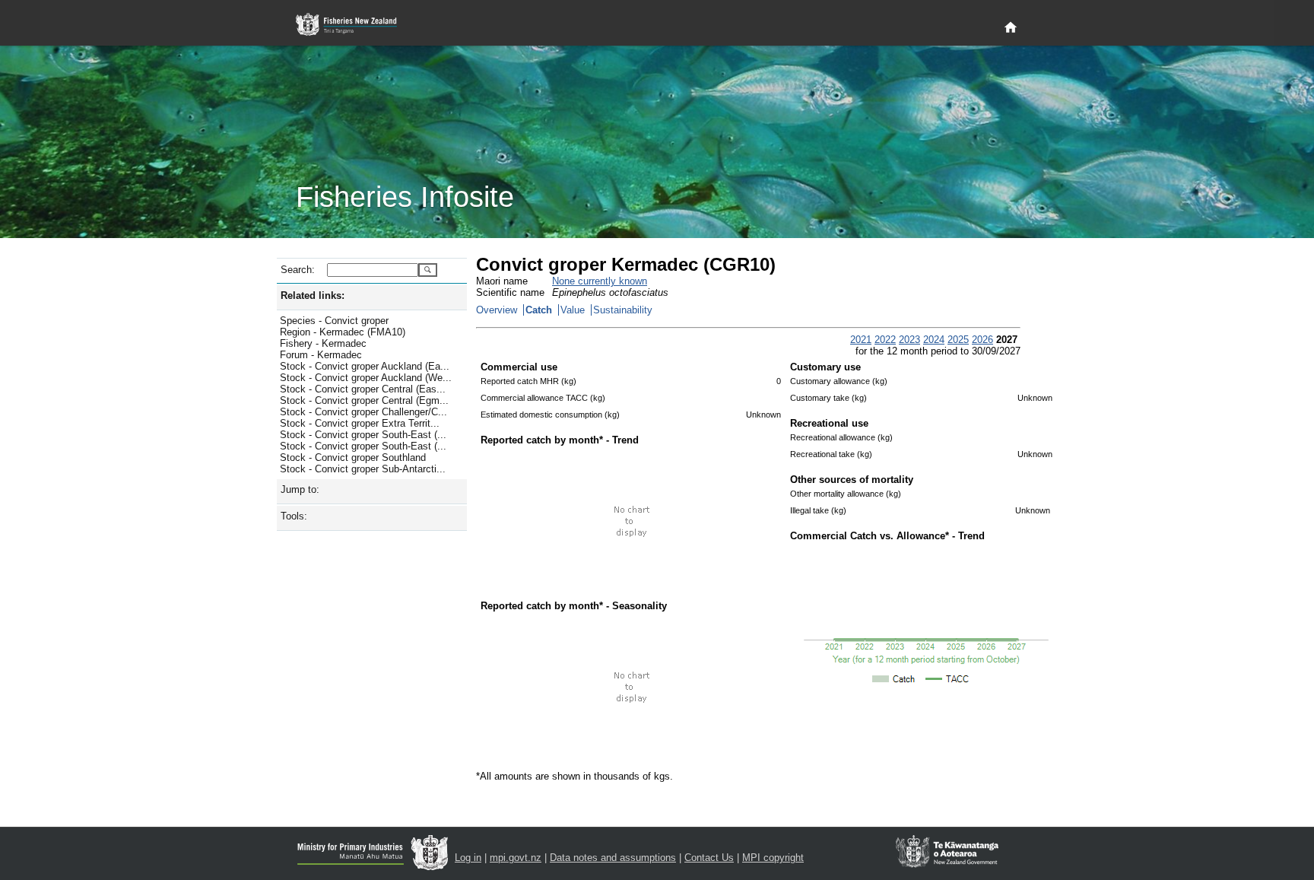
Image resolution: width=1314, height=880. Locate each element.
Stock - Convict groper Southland (353, 457)
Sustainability (622, 310)
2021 (860, 339)
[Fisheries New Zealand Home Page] (355, 24)
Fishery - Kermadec (323, 343)
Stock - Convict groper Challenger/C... (363, 412)
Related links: (312, 295)
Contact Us (709, 857)
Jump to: (300, 489)
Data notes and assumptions (613, 857)
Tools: (294, 516)
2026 (982, 339)
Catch (538, 310)
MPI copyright (773, 857)
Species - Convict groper (334, 320)
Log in (468, 857)
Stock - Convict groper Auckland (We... (366, 377)
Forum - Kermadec (321, 355)
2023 (909, 339)
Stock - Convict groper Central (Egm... (364, 400)
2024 (933, 339)
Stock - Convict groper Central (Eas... (363, 389)
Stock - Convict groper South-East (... (363, 434)
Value (572, 310)
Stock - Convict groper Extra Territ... (360, 423)
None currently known (599, 281)
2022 (885, 339)
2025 (958, 339)
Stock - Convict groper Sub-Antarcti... (363, 469)
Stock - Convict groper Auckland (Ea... (364, 366)
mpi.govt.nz (515, 857)
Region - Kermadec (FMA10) (342, 332)
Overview (496, 310)
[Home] (1010, 28)
